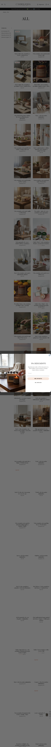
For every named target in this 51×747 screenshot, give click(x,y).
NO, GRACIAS (38, 382)
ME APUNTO (38, 378)
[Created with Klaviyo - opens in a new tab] (25, 392)
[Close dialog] (49, 355)
